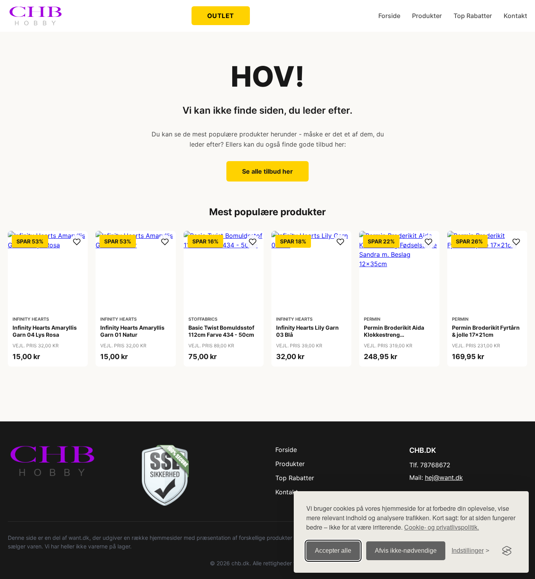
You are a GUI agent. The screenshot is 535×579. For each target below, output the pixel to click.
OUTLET (220, 16)
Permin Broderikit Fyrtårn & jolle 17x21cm (486, 331)
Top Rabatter (473, 16)
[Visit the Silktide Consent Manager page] (506, 550)
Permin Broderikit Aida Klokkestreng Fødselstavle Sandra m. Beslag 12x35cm (395, 338)
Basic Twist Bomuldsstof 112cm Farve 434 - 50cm (221, 331)
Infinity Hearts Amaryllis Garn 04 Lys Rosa (45, 331)
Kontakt (515, 16)
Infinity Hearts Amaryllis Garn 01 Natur (132, 331)
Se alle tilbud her (267, 171)
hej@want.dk (444, 477)
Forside (389, 16)
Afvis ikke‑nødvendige (406, 550)
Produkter (427, 16)
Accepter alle (333, 550)
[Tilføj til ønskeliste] (77, 242)
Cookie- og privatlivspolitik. (441, 527)
